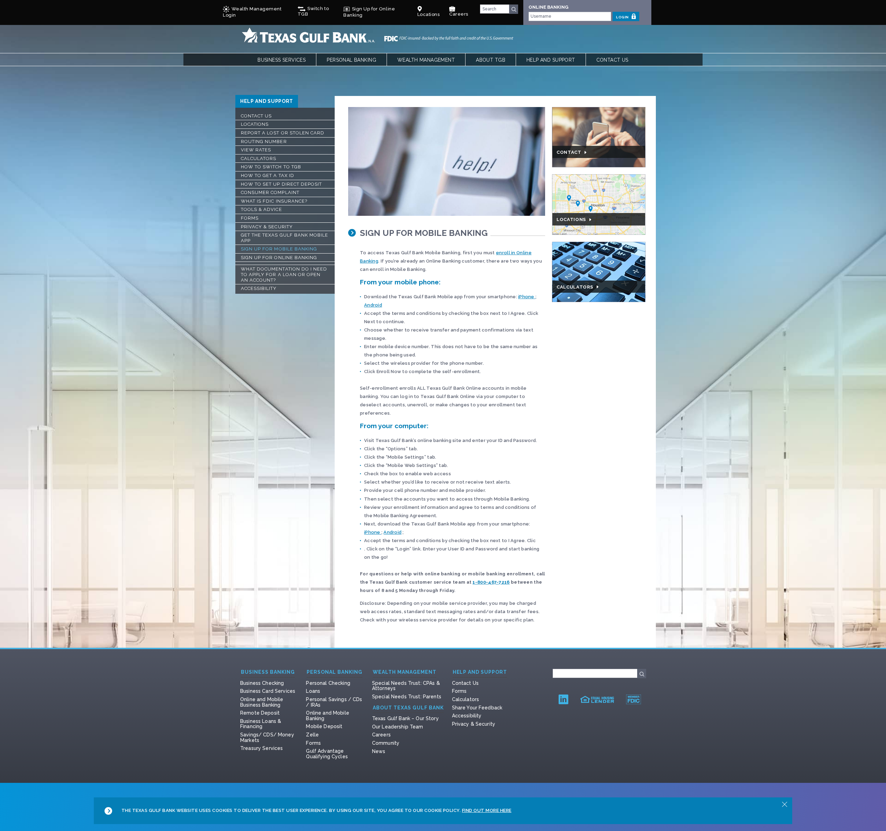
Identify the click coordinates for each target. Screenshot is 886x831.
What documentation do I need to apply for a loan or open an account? (284, 274)
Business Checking (262, 683)
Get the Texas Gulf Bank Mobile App (284, 237)
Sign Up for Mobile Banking (279, 248)
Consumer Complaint (270, 192)
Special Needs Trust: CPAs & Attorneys (406, 685)
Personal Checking (328, 683)
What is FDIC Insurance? (274, 201)
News (379, 751)
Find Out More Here (487, 810)
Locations (255, 124)
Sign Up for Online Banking (279, 257)
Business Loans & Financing (260, 724)
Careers (458, 14)
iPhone (526, 296)
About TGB (490, 60)
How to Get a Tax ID (267, 175)
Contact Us (612, 60)
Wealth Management (426, 60)
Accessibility (259, 288)
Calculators (258, 158)
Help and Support (550, 60)
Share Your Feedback (477, 707)
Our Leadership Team (397, 727)
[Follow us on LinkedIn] (563, 699)
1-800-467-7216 (490, 582)
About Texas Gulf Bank (408, 707)
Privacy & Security (267, 226)
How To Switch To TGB (271, 166)
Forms (250, 218)
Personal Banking (351, 60)
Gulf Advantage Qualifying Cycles (326, 753)
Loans (313, 691)
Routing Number (264, 141)
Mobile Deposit (324, 726)
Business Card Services (267, 691)
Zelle (312, 734)
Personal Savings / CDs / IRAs (334, 702)
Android (373, 305)
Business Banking (268, 672)
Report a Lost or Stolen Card (282, 132)
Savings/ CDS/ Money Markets (267, 737)
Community (385, 743)
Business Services (281, 60)
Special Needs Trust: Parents (406, 696)
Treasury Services (261, 748)
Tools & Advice (261, 209)
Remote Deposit (260, 713)
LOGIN (623, 17)
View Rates (256, 149)
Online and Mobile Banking (327, 715)
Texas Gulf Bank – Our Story (405, 718)
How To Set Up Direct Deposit (281, 184)
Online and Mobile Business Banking (261, 702)
